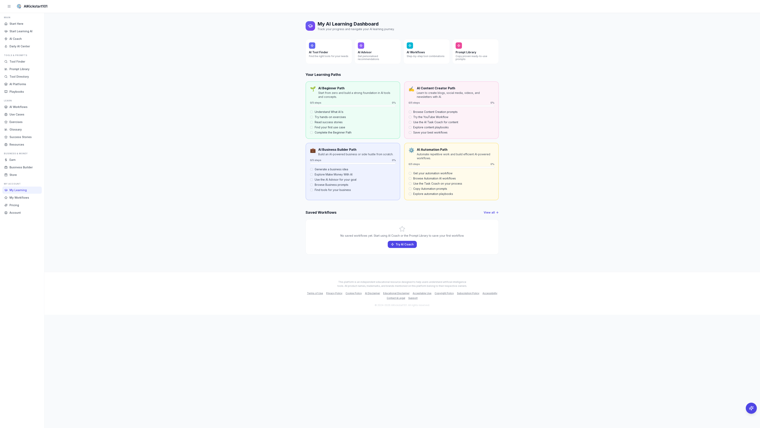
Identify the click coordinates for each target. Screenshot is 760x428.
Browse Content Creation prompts (435, 111)
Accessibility (490, 293)
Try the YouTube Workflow (430, 117)
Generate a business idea (331, 169)
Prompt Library (19, 69)
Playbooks (17, 91)
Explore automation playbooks (433, 193)
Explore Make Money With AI (333, 174)
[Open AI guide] (751, 408)
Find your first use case (330, 127)
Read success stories (329, 122)
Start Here (16, 23)
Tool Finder (17, 61)
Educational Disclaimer (396, 293)
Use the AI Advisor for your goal (335, 179)
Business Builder (21, 167)
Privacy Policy (334, 293)
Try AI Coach (405, 244)
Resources (17, 144)
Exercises (16, 122)
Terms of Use (315, 293)
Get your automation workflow (432, 173)
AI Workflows (19, 107)
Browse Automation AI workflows (434, 178)
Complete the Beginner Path (333, 132)
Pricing (14, 205)
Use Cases (17, 114)
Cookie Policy (354, 293)
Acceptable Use (422, 293)
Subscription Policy (468, 293)
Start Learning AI (21, 31)
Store (13, 174)
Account (15, 212)
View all (489, 212)
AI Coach (16, 38)
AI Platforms (18, 84)
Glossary (16, 129)
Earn (13, 159)
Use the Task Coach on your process (437, 183)
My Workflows (19, 197)
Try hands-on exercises (330, 117)
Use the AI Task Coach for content (435, 122)
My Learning (18, 190)
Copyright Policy (444, 293)
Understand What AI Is (329, 111)
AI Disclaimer (372, 293)
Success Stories (21, 137)
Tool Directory (19, 76)
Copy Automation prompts (430, 188)
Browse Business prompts (331, 184)
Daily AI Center (20, 46)
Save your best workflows (430, 132)
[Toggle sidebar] (9, 6)
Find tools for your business (333, 190)
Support (413, 297)
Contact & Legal (396, 297)
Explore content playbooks (431, 127)
